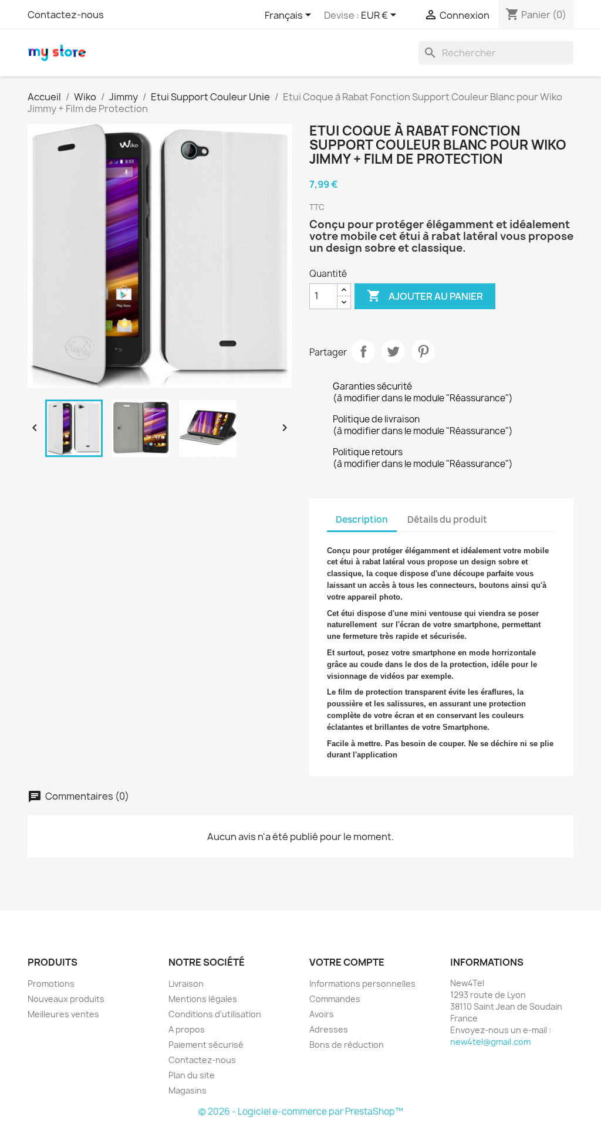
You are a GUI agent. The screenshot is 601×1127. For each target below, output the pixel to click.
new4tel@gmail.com (490, 1041)
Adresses (328, 1029)
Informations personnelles (362, 983)
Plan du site (191, 1075)
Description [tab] (362, 519)
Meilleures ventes (63, 1014)
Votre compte (346, 962)
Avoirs (321, 1014)
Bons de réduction (346, 1044)
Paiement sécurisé (206, 1044)
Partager (363, 351)
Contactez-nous (66, 14)
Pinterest (423, 351)
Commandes (334, 998)
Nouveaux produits (66, 998)
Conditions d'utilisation (214, 1014)
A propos (186, 1029)
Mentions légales (202, 998)
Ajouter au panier (425, 296)
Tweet (393, 351)
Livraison (186, 983)
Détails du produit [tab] (447, 519)
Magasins (187, 1090)
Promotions (51, 983)
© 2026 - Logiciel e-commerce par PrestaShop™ (300, 1111)
